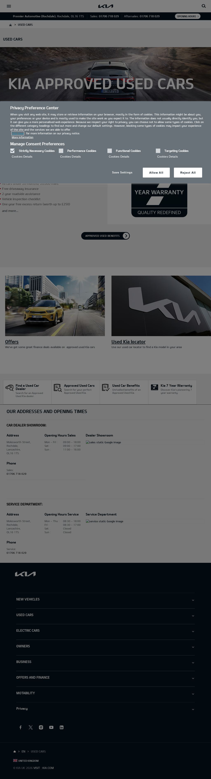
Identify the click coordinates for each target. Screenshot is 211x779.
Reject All (188, 172)
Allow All (156, 172)
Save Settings (122, 172)
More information (22, 137)
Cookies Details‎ (22, 156)
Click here (18, 133)
